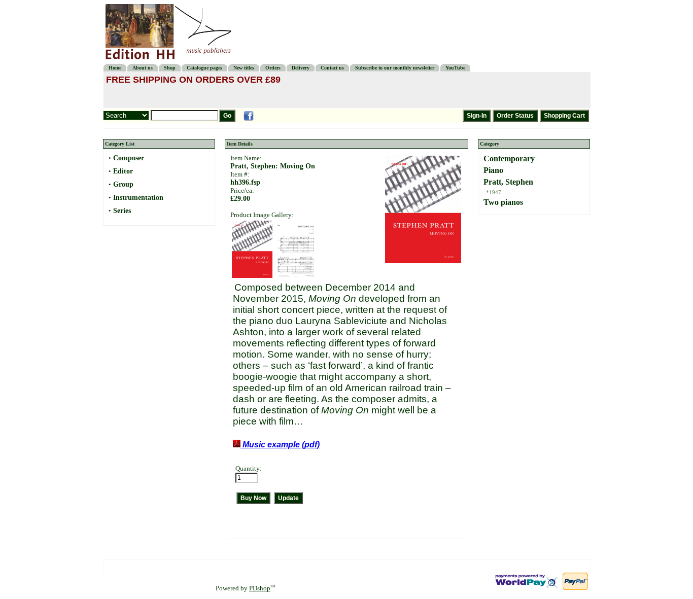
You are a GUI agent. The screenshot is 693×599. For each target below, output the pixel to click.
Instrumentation (138, 197)
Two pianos (503, 202)
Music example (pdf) (280, 444)
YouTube (455, 68)
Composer (128, 158)
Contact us (332, 68)
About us (142, 68)
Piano (493, 170)
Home (115, 68)
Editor (123, 171)
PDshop (259, 588)
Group (123, 184)
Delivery (300, 68)
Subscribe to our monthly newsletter (394, 68)
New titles (243, 68)
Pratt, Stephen (508, 182)
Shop (170, 68)
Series (122, 211)
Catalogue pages (204, 68)
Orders (273, 68)
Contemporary (509, 158)
